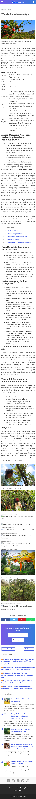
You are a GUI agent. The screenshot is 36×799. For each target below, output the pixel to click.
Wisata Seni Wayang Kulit (13, 234)
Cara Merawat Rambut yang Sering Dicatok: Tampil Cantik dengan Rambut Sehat (22, 746)
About (8, 788)
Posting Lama (29, 649)
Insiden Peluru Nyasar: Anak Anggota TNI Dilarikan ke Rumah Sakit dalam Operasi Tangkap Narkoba (17, 662)
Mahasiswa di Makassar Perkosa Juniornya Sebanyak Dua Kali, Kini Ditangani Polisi (17, 675)
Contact (15, 788)
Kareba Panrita (22, 796)
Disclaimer (18, 790)
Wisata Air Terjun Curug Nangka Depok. (18, 242)
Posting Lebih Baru (8, 649)
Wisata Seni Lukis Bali (12, 239)
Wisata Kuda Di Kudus (12, 231)
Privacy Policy (24, 788)
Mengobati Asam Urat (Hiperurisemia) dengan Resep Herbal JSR (20, 716)
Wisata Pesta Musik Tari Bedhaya (16, 236)
